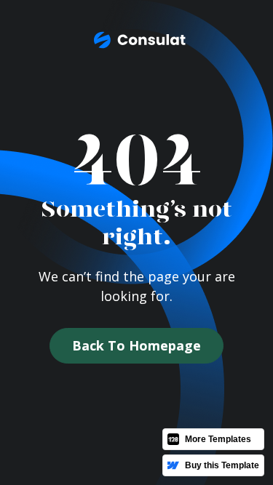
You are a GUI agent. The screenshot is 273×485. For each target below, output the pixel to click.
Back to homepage (136, 345)
